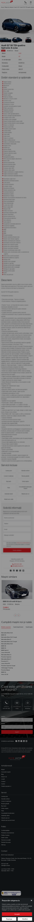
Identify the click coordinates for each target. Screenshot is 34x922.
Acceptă (17, 914)
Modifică (25, 919)
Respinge (9, 919)
